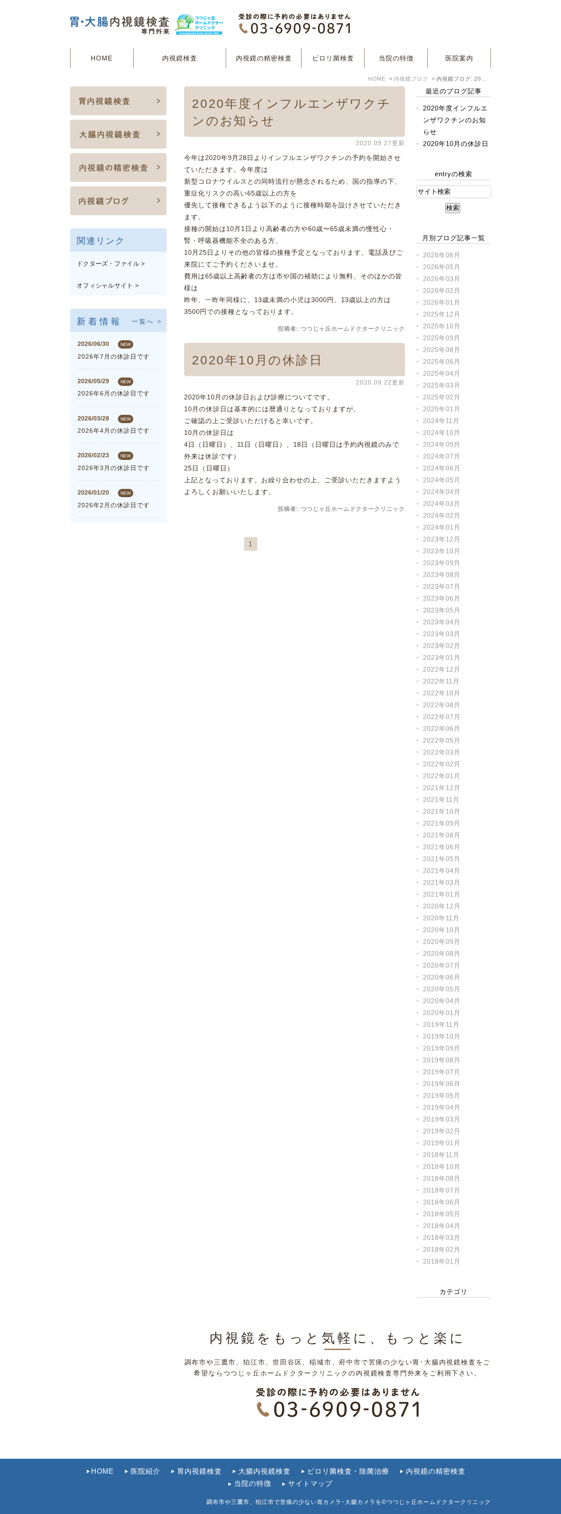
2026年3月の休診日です (114, 467)
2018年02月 (442, 1249)
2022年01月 (442, 776)
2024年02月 (442, 515)
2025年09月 (442, 338)
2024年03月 (442, 503)
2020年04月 (442, 1001)
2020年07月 (442, 965)
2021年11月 (441, 799)
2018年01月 (442, 1261)
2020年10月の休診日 (257, 360)
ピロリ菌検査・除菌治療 (348, 1471)
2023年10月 (442, 551)
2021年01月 (442, 894)
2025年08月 (442, 349)
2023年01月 (442, 657)
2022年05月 (442, 740)
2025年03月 (442, 385)
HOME (102, 58)
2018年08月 (442, 1178)
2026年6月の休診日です (114, 393)
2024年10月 (442, 432)
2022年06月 (442, 728)
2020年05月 (442, 989)
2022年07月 (442, 716)
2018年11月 (441, 1154)
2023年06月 (442, 598)
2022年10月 (442, 693)
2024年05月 (442, 480)
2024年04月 (442, 491)
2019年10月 (442, 1036)
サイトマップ (310, 1483)
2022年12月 (442, 669)
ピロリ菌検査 (333, 58)
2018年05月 (442, 1214)
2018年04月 (442, 1225)
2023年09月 (442, 562)
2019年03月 (442, 1119)
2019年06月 (442, 1083)
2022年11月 (441, 681)
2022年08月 (442, 705)
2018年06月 (442, 1202)
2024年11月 (441, 420)
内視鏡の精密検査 (264, 58)
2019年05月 (442, 1095)
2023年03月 (442, 634)
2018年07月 (442, 1190)
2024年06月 (442, 468)
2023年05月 (442, 610)
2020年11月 (441, 918)
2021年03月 (442, 882)
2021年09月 (442, 823)
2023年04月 (442, 622)
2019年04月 (442, 1107)
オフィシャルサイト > (107, 285)
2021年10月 (442, 811)
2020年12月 (442, 906)
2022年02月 (442, 764)
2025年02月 (442, 397)
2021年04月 (442, 870)
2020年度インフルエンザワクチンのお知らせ (455, 119)
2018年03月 (442, 1237)
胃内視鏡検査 (199, 1471)
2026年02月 (442, 290)
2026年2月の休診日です (114, 505)
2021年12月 (442, 787)
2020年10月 (442, 929)
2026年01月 (442, 302)
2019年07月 (442, 1072)
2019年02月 (442, 1131)
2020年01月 (442, 1012)
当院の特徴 (396, 58)
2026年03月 (442, 278)
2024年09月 (442, 444)
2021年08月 (442, 835)
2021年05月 (442, 858)
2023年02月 (442, 645)
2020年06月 (442, 977)
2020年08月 (442, 953)
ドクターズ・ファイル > (111, 263)
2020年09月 (442, 941)
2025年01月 (442, 409)
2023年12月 (442, 539)
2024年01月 (442, 527)
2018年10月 (442, 1166)
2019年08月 (442, 1060)
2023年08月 (442, 574)
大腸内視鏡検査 (264, 1471)
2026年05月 (442, 267)
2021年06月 (442, 847)
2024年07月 (442, 456)
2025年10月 (442, 326)
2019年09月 (442, 1048)
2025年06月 (442, 361)
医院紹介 (145, 1471)
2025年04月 (442, 373)
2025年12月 (442, 314)
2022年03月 (442, 752)
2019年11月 (441, 1024)
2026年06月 (442, 255)
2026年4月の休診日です (114, 430)
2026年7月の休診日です (114, 356)
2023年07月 (442, 586)
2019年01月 (442, 1143)
